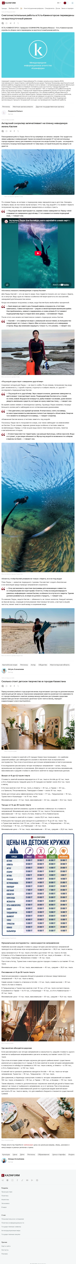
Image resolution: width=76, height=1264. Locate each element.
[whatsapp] (6, 23)
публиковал (28, 1145)
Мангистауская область (59, 665)
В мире (4, 1207)
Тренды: (4, 8)
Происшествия (6, 1192)
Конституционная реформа (34, 8)
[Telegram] (10, 23)
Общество (43, 665)
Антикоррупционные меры (10, 1230)
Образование (43, 1154)
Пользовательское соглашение (12, 1219)
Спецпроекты (50, 8)
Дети (22, 1154)
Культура (6, 1154)
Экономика (5, 1203)
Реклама (4, 1254)
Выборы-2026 (14, 8)
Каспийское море (9, 665)
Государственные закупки (10, 1234)
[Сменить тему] (66, 3)
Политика (4, 1196)
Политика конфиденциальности (12, 1223)
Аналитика (5, 1199)
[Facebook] (14, 23)
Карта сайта (5, 1246)
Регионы (6, 107)
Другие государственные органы (50, 107)
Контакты (4, 1250)
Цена (15, 1154)
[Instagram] (2, 23)
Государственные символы (11, 1227)
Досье (58, 8)
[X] (18, 23)
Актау (33, 665)
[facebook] (17, 1180)
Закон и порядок (67, 8)
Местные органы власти (23, 107)
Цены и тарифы (58, 1154)
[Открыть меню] (72, 2)
